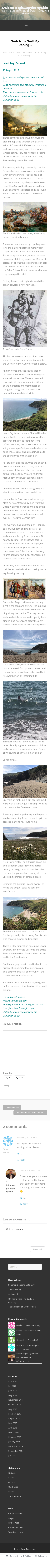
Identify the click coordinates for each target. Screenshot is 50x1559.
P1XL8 (19, 1345)
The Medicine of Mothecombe (30, 1112)
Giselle (19, 1325)
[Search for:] (25, 1266)
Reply (22, 1160)
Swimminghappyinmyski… (27, 1353)
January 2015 (14, 1441)
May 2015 (12, 1423)
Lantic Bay (41, 52)
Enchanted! (13, 1294)
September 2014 (15, 1451)
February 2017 (14, 1414)
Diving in (12, 1473)
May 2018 (12, 1395)
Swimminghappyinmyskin (10, 1188)
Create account (15, 1513)
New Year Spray (33, 1325)
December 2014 (15, 1446)
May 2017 (12, 1409)
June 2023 (12, 1390)
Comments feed (15, 1527)
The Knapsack (14, 1496)
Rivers (11, 1491)
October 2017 (14, 1404)
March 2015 (13, 1432)
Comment (37, 1249)
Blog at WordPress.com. (25, 1549)
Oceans (28, 52)
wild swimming (23, 55)
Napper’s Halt (12, 1107)
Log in (11, 1518)
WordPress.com (15, 1532)
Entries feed (13, 1522)
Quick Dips (13, 1487)
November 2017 (15, 1400)
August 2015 (14, 1418)
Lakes (11, 1477)
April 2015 (12, 1427)
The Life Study (14, 1289)
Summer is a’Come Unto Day (21, 1285)
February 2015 (14, 1437)
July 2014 (12, 1455)
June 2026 (12, 1381)
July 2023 (12, 1386)
